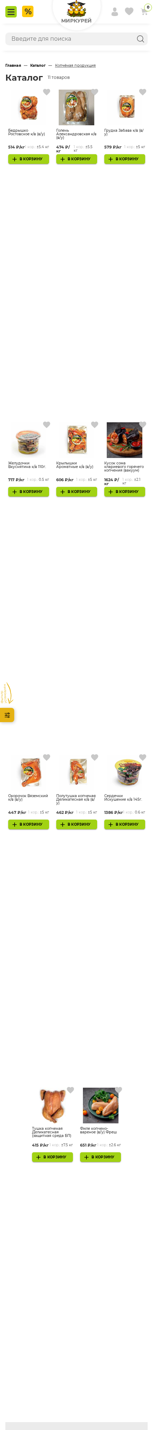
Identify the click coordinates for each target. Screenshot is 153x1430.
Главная (13, 65)
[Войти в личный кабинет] (112, 12)
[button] (77, 12)
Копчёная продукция (75, 65)
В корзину (31, 159)
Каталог (38, 65)
